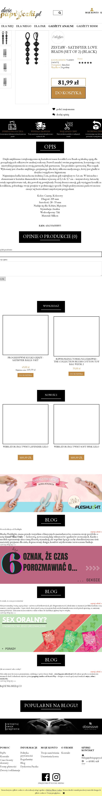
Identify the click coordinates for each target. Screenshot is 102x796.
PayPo (3, 752)
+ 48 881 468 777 (90, 763)
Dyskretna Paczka (29, 766)
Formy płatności (8, 766)
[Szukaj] (59, 13)
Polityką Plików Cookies (54, 790)
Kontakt (4, 756)
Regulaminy (26, 759)
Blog (22, 763)
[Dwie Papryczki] (21, 13)
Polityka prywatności (26, 754)
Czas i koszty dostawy (6, 761)
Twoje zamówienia (50, 752)
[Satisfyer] (57, 37)
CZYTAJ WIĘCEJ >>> (8, 545)
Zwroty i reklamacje (10, 770)
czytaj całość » (96, 531)
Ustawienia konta (50, 756)
